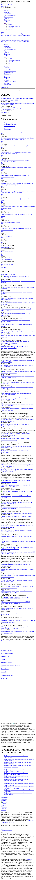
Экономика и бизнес (10, 15)
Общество (7, 12)
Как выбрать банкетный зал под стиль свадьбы (15, 146)
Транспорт (7, 18)
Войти (3, 32)
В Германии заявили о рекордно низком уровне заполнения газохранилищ (15, 439)
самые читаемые (5, 274)
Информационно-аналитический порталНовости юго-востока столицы (16, 779)
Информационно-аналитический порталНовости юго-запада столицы (16, 773)
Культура (7, 20)
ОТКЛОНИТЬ (12, 4)
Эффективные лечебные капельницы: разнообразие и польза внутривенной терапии (17, 183)
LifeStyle (10, 27)
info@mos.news (9, 822)
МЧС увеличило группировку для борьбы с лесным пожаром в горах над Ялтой (16, 591)
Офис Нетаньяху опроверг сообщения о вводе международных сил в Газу (14, 347)
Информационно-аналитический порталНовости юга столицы (16, 776)
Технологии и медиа (14, 26)
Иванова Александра (7, 251)
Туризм (10, 24)
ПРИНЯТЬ (4, 4)
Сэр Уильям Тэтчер (6, 247)
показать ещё (4, 112)
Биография (11, 29)
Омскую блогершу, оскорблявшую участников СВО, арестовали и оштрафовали (16, 485)
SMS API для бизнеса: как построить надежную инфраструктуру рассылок (15, 160)
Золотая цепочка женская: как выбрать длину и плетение (18, 132)
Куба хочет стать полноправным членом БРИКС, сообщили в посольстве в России (15, 602)
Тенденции (7, 13)
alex (2, 133)
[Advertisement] (18, 701)
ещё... (6, 23)
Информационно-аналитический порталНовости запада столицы (16, 770)
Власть (6, 10)
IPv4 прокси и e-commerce (8, 236)
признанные (28, 859)
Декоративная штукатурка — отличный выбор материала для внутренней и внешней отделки (18, 191)
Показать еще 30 (5, 641)
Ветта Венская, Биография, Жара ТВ (12, 222)
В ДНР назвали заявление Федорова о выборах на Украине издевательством (16, 507)
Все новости (4, 34)
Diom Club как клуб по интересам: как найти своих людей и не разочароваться (16, 152)
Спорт (6, 21)
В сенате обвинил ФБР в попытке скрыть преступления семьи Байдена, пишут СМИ (17, 99)
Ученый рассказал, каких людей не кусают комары (16, 516)
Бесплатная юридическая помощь (20, 35)
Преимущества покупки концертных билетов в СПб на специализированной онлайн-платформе (17, 138)
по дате (13, 274)
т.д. (16, 878)
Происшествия (8, 17)
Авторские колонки (14, 34)
